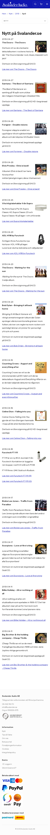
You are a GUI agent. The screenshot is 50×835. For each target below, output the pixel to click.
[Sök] (35, 4)
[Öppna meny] (47, 4)
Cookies (5, 749)
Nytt (10, 14)
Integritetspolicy (9, 752)
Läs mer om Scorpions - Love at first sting (22, 575)
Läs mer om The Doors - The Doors (19, 69)
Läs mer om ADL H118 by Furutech (18, 253)
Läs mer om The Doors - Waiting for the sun (23, 291)
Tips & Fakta (7, 735)
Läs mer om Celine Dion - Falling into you (21, 438)
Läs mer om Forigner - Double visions (20, 151)
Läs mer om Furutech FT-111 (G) (17, 481)
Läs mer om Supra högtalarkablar (18, 221)
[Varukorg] (41, 4)
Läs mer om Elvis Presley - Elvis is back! (21, 189)
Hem (4, 14)
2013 (17, 14)
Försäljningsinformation (12, 745)
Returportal (7, 742)
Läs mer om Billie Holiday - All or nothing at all (24, 620)
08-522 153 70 (8, 704)
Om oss (5, 738)
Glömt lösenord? (9, 768)
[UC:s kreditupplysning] (17, 716)
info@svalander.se (9, 707)
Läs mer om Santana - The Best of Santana (22, 110)
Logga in (8, 764)
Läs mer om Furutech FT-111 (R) (17, 475)
